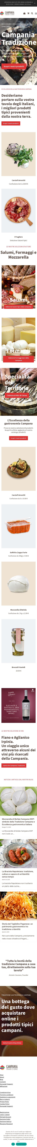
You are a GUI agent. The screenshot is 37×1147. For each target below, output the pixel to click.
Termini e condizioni (6, 1095)
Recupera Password (6, 1124)
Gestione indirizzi (5, 1121)
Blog (1, 1079)
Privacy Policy (4, 1102)
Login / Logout (5, 1115)
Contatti (3, 1082)
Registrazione (4, 1112)
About (2, 1077)
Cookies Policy (4, 1104)
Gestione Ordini (5, 1119)
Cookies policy (21, 1144)
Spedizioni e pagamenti (7, 1097)
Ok (13, 1144)
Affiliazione (3, 1086)
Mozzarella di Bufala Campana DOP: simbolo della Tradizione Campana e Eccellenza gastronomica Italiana (18, 822)
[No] (35, 1138)
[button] (36, 13)
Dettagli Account (5, 1117)
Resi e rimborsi (5, 1099)
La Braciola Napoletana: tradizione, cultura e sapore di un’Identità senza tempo (18, 874)
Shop (1, 1075)
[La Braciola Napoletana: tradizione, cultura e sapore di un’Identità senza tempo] (18, 853)
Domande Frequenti (6, 1084)
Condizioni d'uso (5, 1092)
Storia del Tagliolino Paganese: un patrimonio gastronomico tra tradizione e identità (17, 926)
